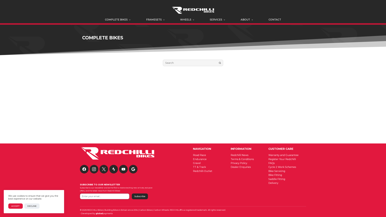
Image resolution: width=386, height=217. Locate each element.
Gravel (197, 163)
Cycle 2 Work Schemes (282, 167)
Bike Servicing (276, 171)
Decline (31, 206)
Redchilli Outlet (202, 171)
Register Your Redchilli (282, 159)
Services (216, 19)
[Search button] (220, 63)
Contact (275, 19)
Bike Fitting (275, 175)
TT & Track (199, 167)
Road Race (199, 155)
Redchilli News (239, 155)
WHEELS (185, 19)
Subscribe (139, 196)
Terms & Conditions (242, 159)
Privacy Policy (239, 163)
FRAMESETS (154, 19)
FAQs (271, 163)
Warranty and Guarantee (283, 155)
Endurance (200, 159)
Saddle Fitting (276, 179)
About (245, 19)
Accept (15, 206)
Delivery (273, 183)
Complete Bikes (116, 19)
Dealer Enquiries (241, 167)
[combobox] (190, 63)
